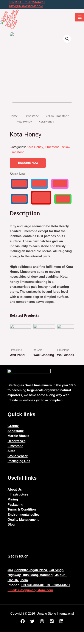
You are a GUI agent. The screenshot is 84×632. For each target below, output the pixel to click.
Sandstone (16, 431)
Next (68, 343)
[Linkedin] (61, 621)
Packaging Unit (19, 461)
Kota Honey (24, 121)
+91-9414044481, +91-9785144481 (45, 585)
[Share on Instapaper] (60, 183)
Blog (11, 524)
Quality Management (23, 519)
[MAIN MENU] (79, 17)
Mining (13, 499)
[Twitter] (32, 621)
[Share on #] (19, 183)
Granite (13, 426)
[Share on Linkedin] (19, 199)
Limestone (32, 116)
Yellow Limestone (57, 116)
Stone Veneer (18, 456)
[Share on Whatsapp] (63, 199)
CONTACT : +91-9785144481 (26, 2)
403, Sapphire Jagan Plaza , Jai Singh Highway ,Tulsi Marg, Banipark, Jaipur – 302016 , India (37, 575)
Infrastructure (18, 494)
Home (14, 116)
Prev (15, 343)
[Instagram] (42, 621)
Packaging (15, 504)
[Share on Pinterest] (41, 197)
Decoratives (16, 441)
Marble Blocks (18, 436)
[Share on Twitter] (39, 183)
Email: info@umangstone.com (30, 590)
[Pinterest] (52, 621)
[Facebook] (22, 621)
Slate (11, 451)
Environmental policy (23, 514)
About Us (15, 489)
